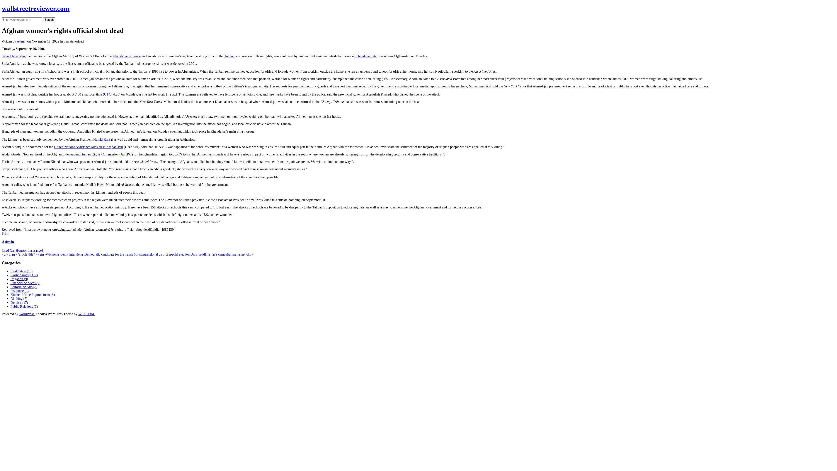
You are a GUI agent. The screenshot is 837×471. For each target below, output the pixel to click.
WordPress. (27, 314)
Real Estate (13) (21, 271)
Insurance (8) (19, 291)
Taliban (229, 56)
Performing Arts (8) (23, 287)
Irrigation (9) (19, 279)
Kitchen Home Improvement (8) (32, 295)
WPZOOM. (86, 314)
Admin (21, 41)
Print (5, 233)
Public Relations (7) (24, 306)
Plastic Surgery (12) (24, 275)
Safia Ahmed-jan (13, 56)
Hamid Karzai (103, 139)
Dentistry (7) (19, 302)
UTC (107, 94)
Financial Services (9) (25, 283)
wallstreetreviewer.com (36, 8)
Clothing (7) (18, 298)
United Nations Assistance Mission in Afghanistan (88, 147)
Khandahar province (127, 56)
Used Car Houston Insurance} (22, 250)
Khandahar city (366, 56)
